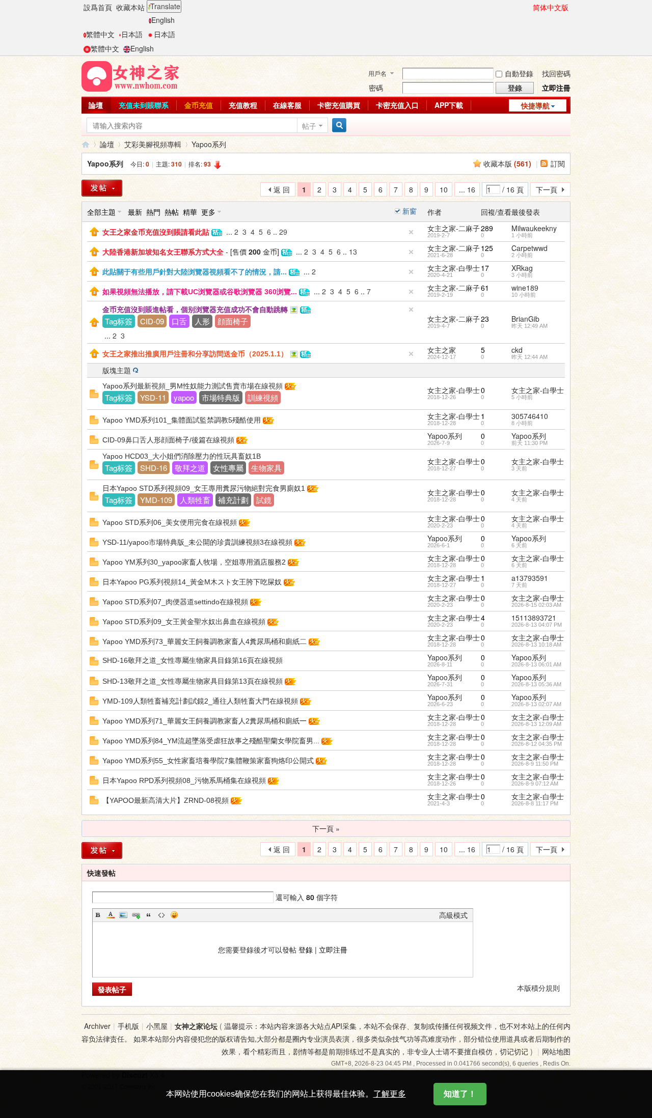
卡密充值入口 (397, 105)
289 (487, 228)
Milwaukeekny (534, 228)
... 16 (467, 189)
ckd (517, 350)
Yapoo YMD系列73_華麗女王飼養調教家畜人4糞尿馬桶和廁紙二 (204, 641)
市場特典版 (221, 397)
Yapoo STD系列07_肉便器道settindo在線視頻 (175, 602)
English (163, 20)
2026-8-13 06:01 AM (536, 664)
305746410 (529, 416)
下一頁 (546, 189)
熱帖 (172, 212)
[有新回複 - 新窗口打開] (94, 392)
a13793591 (529, 578)
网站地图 (556, 1051)
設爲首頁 (98, 7)
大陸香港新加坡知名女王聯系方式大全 (163, 252)
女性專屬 (228, 467)
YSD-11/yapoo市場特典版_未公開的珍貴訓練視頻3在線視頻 (197, 542)
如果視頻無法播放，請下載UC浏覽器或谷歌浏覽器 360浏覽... (199, 292)
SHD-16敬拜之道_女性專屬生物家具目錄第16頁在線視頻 (192, 660)
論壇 (96, 105)
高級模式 (453, 915)
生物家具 (266, 467)
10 (444, 189)
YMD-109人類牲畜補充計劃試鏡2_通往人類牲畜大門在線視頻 (200, 701)
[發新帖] (102, 188)
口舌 (179, 321)
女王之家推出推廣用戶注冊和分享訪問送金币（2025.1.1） (195, 354)
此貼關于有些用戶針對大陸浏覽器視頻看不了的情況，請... (194, 272)
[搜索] (337, 125)
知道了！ (460, 1093)
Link (136, 915)
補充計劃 (233, 499)
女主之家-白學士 (453, 268)
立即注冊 (556, 87)
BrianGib (525, 319)
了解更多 (389, 1093)
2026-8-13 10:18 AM (536, 644)
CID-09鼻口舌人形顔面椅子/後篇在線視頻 (168, 440)
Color (110, 915)
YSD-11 (153, 397)
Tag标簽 (118, 321)
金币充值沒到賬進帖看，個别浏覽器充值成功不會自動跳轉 (195, 309)
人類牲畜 (195, 499)
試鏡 (263, 499)
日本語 (132, 34)
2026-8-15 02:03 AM (536, 605)
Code (161, 915)
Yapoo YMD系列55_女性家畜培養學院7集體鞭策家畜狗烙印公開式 (208, 761)
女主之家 (441, 350)
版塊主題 (116, 370)
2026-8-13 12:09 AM (536, 724)
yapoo (184, 397)
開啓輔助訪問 (528, 7)
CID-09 (152, 321)
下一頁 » (326, 828)
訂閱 (558, 163)
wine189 (524, 288)
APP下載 (448, 105)
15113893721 (533, 617)
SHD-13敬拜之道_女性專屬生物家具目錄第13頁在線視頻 (192, 681)
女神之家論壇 (86, 144)
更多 (208, 212)
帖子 (309, 126)
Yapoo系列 (209, 144)
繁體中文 (100, 34)
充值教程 (243, 105)
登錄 (305, 949)
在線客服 (287, 105)
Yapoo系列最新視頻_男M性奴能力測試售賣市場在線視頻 (192, 386)
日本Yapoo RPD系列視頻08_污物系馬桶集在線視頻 (184, 780)
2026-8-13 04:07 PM (536, 625)
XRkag (522, 268)
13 (353, 251)
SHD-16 (153, 467)
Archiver (97, 1026)
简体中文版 (550, 7)
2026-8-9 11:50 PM (534, 764)
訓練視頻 (263, 397)
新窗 (409, 211)
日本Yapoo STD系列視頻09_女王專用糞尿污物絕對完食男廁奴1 (203, 488)
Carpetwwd (529, 248)
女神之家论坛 (196, 1026)
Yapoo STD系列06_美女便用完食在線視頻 (169, 522)
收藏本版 (507, 163)
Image (123, 915)
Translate (165, 6)
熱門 (153, 212)
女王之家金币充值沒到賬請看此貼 (155, 232)
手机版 (128, 1026)
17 (485, 268)
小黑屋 (157, 1026)
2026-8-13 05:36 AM (536, 684)
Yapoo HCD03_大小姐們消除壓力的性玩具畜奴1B (181, 456)
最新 (135, 212)
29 (283, 232)
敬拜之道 (190, 467)
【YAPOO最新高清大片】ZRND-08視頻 (165, 800)
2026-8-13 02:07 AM (536, 704)
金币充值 (198, 105)
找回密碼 (556, 73)
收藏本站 (130, 7)
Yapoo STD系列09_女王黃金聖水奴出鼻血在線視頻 (183, 622)
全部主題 (101, 212)
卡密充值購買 (338, 105)
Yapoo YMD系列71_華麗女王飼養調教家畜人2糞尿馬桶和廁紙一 (204, 721)
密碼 (376, 87)
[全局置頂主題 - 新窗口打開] (94, 231)
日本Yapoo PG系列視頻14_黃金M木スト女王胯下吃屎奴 (192, 582)
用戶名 (377, 73)
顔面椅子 (233, 321)
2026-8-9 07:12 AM (534, 783)
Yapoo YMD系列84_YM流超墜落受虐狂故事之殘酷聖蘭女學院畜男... (210, 741)
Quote (149, 915)
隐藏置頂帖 (411, 232)
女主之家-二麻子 (453, 228)
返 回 (282, 189)
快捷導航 (535, 105)
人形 (202, 321)
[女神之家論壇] (130, 75)
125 (487, 248)
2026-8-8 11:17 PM (534, 803)
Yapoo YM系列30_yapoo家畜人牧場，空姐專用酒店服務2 (194, 562)
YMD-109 (156, 499)
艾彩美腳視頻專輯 (152, 144)
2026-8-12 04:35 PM (536, 744)
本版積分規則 (538, 988)
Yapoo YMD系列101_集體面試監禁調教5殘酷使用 (181, 420)
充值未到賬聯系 (144, 105)
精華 (190, 212)
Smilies (174, 915)
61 (485, 288)
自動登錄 (519, 73)
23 (485, 319)
